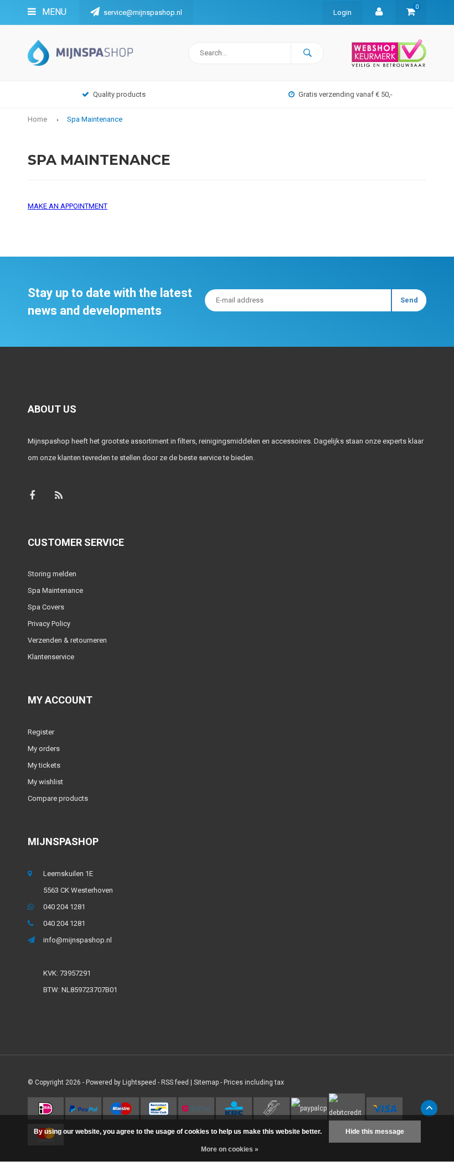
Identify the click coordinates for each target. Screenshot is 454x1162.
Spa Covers (46, 607)
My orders (44, 748)
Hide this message (374, 1131)
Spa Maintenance (94, 119)
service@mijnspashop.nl (143, 12)
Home (37, 119)
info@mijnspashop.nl (77, 940)
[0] (410, 12)
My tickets (44, 765)
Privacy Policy (49, 623)
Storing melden (52, 574)
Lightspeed (139, 1082)
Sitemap (206, 1082)
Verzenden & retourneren (67, 640)
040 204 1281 (64, 907)
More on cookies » (230, 1149)
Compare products (58, 798)
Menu (53, 12)
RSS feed (175, 1082)
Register (41, 732)
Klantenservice (51, 657)
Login (342, 12)
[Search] (307, 53)
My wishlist (45, 782)
